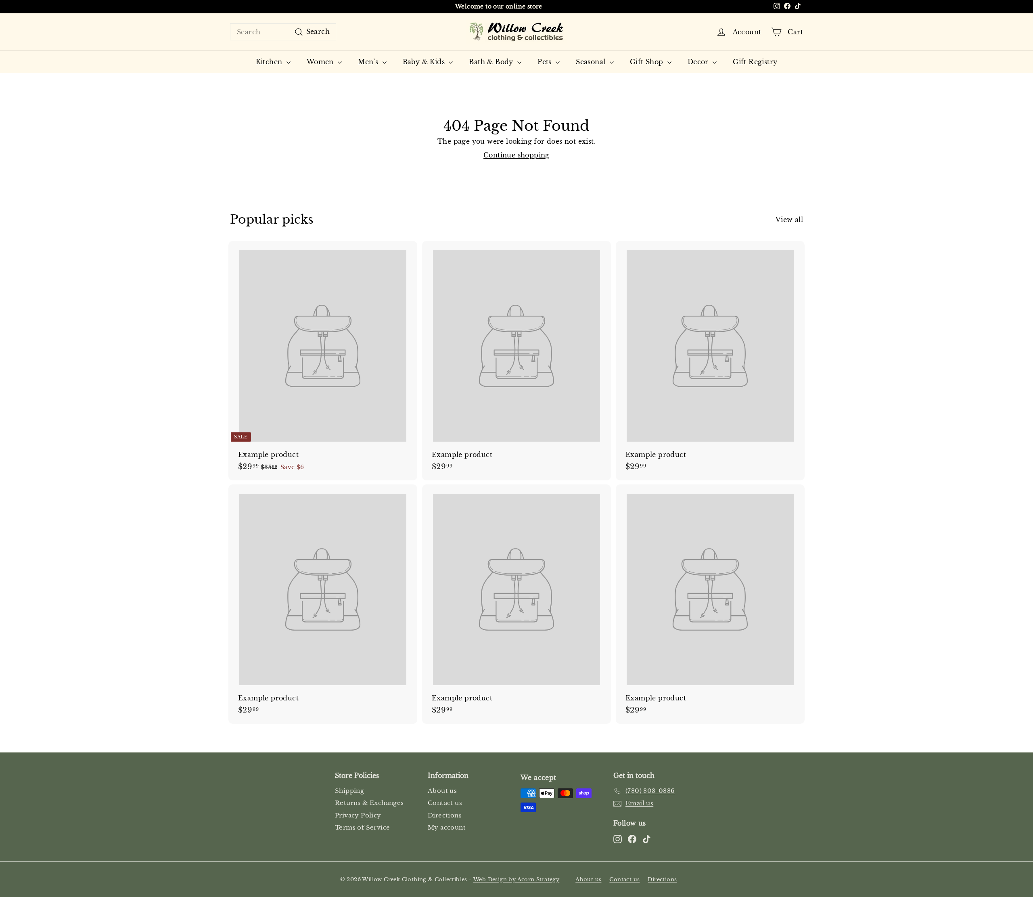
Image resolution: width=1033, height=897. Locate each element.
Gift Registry (755, 62)
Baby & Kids (425, 62)
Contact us (445, 803)
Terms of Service (362, 827)
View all (789, 220)
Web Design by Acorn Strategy (516, 879)
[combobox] (283, 31)
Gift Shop (647, 62)
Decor (699, 62)
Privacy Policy (358, 815)
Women (321, 62)
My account (447, 827)
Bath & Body (492, 62)
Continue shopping (516, 155)
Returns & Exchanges (369, 803)
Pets (545, 62)
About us (442, 790)
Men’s (369, 62)
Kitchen (270, 62)
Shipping (349, 790)
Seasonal (592, 62)
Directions (445, 815)
